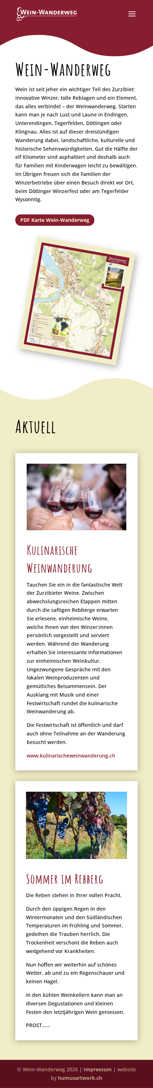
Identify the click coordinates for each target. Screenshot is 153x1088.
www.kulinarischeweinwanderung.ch (71, 755)
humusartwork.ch (80, 1077)
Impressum (98, 1069)
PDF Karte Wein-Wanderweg (54, 220)
